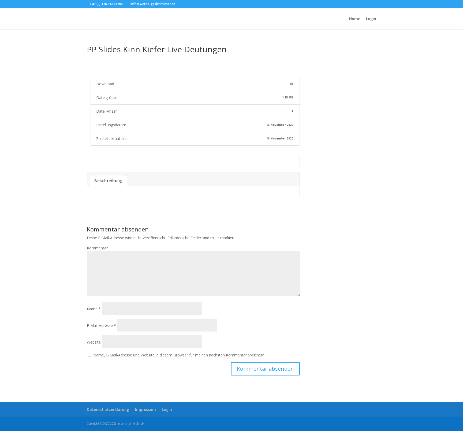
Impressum (145, 409)
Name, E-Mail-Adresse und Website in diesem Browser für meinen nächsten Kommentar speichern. (179, 355)
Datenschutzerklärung (108, 409)
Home (354, 19)
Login (371, 19)
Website (94, 342)
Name (94, 308)
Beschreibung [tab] (108, 180)
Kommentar (97, 248)
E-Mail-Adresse (101, 325)
